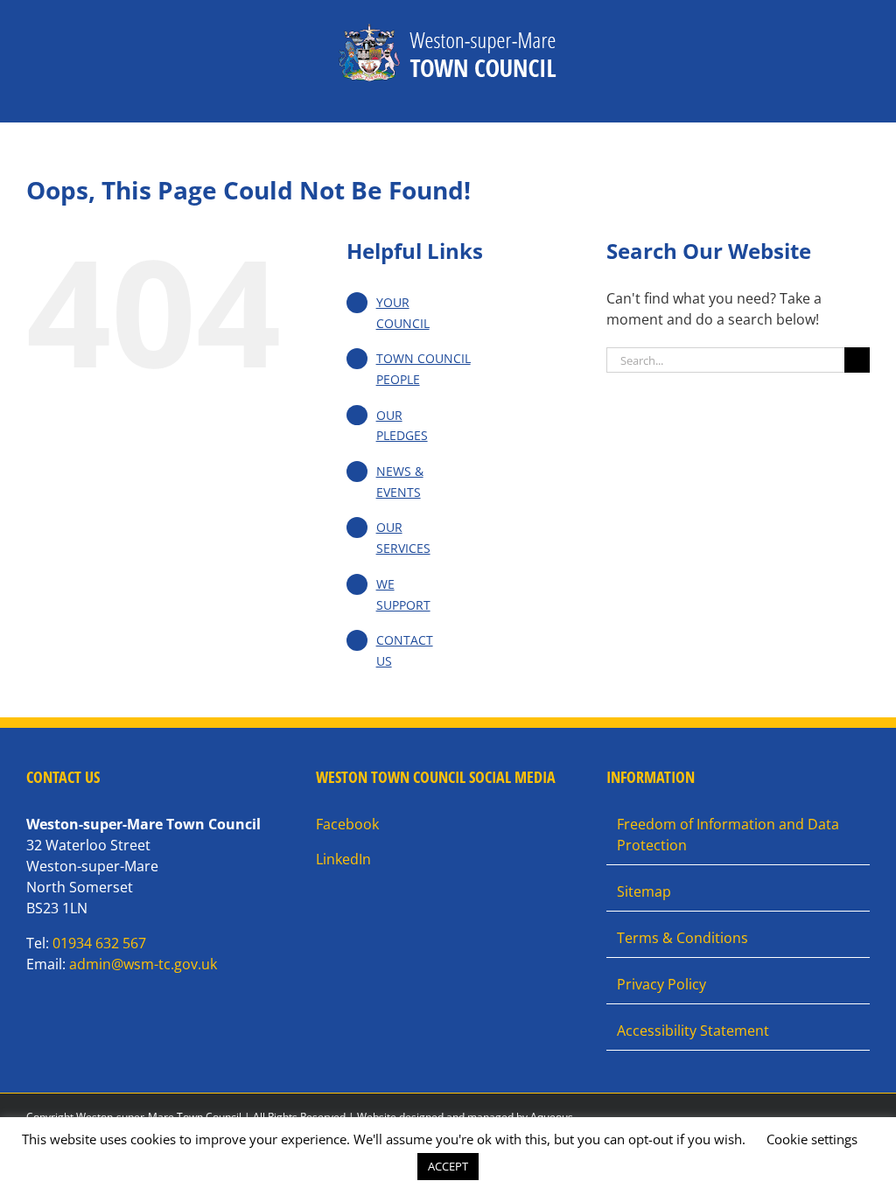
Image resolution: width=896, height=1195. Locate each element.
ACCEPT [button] (448, 1166)
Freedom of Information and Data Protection (728, 834)
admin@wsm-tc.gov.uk (143, 964)
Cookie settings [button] (812, 1139)
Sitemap (644, 891)
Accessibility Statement (693, 1030)
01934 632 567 (99, 943)
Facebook (347, 824)
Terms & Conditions (682, 937)
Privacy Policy (661, 984)
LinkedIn (343, 859)
